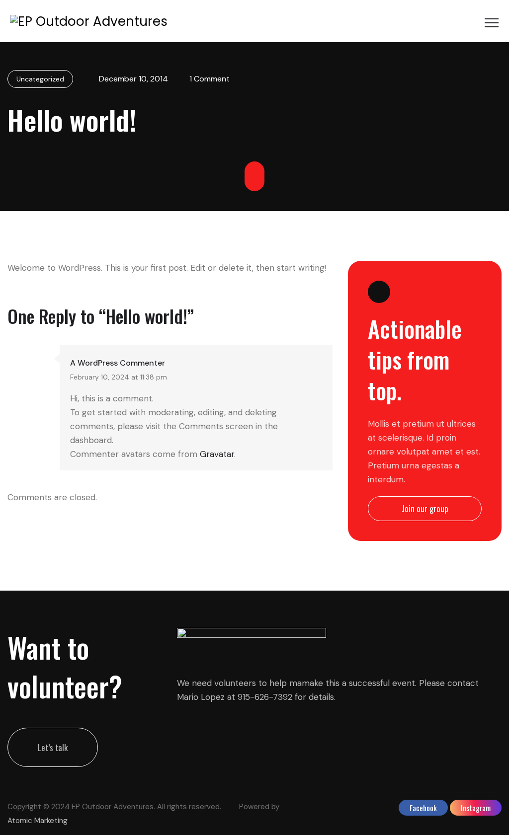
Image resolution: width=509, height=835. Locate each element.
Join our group (425, 508)
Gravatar (217, 454)
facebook (423, 807)
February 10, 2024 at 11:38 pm (118, 377)
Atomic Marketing (37, 821)
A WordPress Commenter (117, 363)
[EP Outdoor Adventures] (89, 21)
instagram (476, 807)
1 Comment (209, 79)
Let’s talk (53, 747)
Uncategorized (40, 79)
